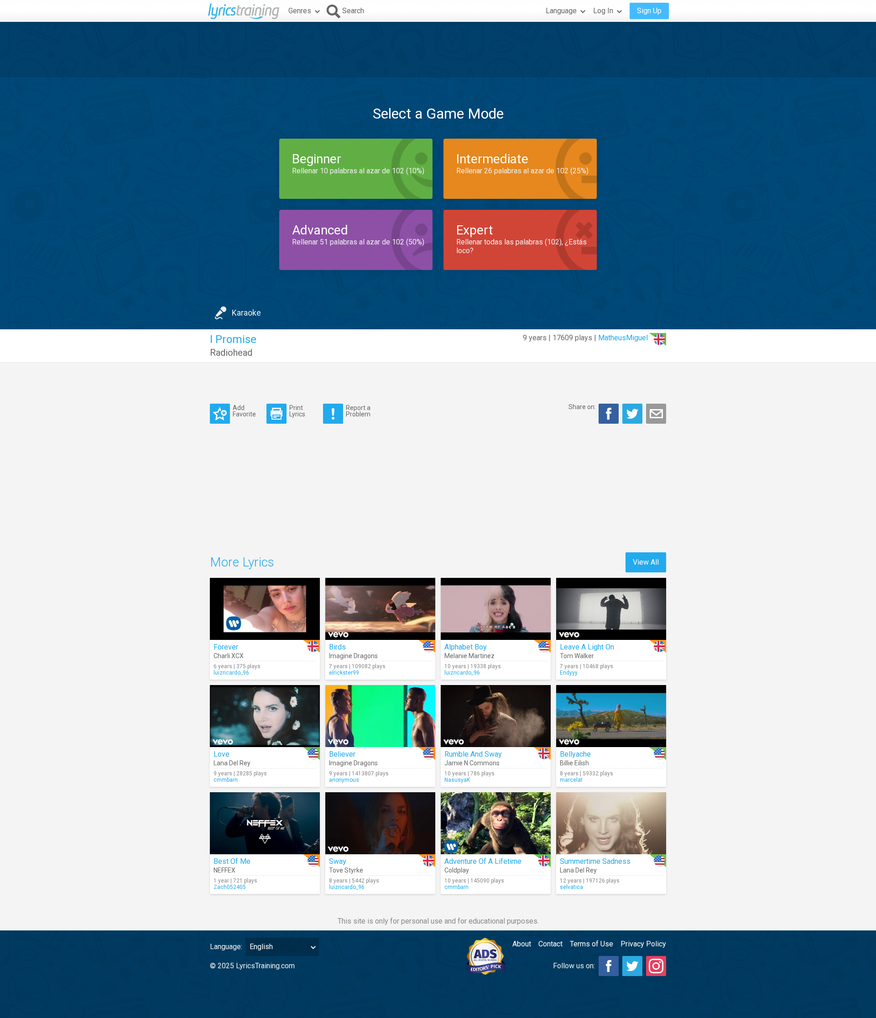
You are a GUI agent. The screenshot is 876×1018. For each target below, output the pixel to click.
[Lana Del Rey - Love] (265, 716)
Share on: (582, 407)
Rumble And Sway (473, 754)
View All (646, 562)
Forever (226, 647)
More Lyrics (242, 562)
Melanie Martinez (469, 656)
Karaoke (246, 312)
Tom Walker (577, 656)
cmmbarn (226, 780)
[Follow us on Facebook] (609, 966)
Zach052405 (230, 887)
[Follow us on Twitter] (632, 966)
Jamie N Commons (472, 763)
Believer (342, 754)
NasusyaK (457, 780)
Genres (299, 10)
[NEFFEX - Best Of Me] (265, 823)
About (521, 944)
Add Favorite (244, 410)
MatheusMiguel (623, 337)
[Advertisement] (438, 49)
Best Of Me (232, 861)
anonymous (344, 780)
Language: (226, 946)
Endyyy (569, 673)
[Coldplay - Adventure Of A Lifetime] (496, 823)
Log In (603, 10)
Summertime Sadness (595, 861)
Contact (550, 944)
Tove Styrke (346, 870)
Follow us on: (574, 965)
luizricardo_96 (231, 673)
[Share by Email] (656, 414)
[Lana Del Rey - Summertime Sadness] (611, 823)
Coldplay (456, 870)
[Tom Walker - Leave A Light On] (611, 609)
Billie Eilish (574, 763)
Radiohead (231, 352)
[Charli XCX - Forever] (265, 609)
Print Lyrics (297, 410)
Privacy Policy (643, 944)
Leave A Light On (587, 647)
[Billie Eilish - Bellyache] (611, 716)
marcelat (571, 780)
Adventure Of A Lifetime (482, 861)
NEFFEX (224, 870)
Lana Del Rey (232, 763)
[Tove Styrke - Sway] (380, 823)
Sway (337, 861)
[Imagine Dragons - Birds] (380, 609)
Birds (337, 647)
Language (561, 10)
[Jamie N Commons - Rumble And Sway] (496, 716)
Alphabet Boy (465, 647)
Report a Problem (358, 410)
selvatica (571, 887)
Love (221, 754)
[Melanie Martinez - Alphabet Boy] (496, 609)
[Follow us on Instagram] (656, 966)
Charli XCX (229, 656)
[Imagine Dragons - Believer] (380, 716)
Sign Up (649, 10)
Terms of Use (591, 944)
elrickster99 (344, 673)
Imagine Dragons (353, 656)
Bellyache (575, 754)
